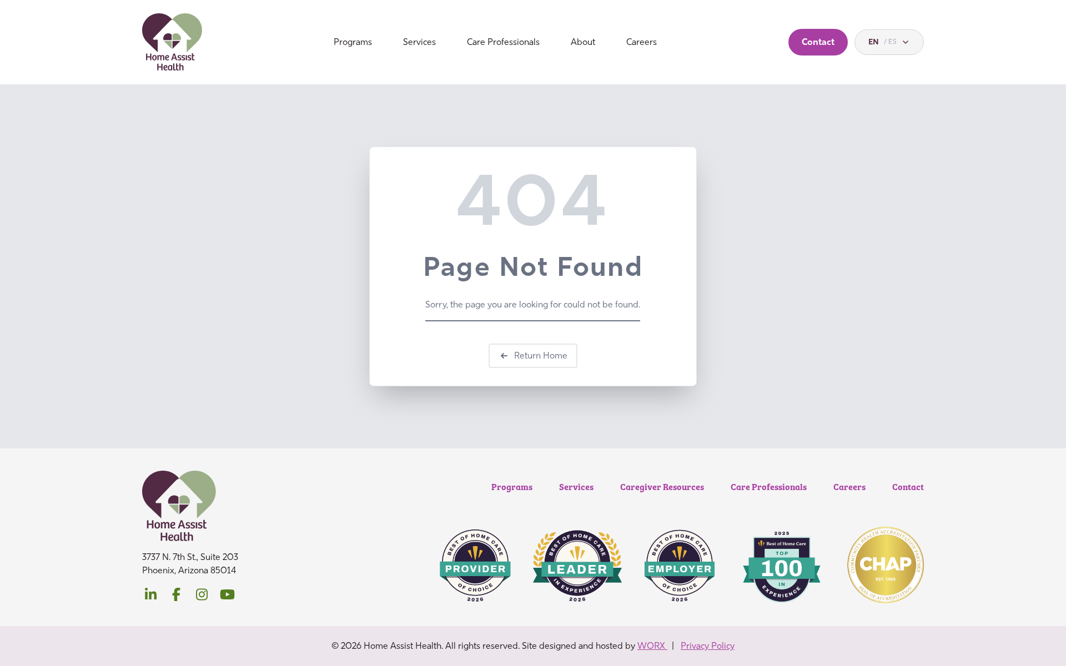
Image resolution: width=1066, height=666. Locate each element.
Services (419, 42)
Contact (818, 42)
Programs (353, 42)
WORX (652, 645)
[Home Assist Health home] (172, 42)
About (583, 42)
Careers (641, 42)
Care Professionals (503, 42)
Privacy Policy (708, 645)
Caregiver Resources (662, 486)
